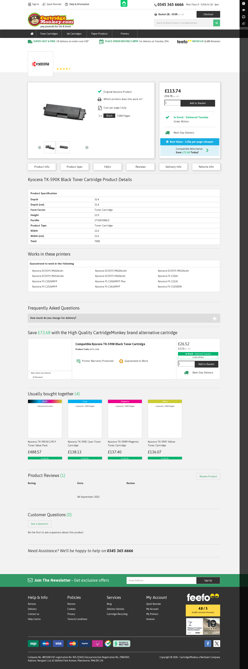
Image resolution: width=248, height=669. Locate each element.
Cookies (71, 609)
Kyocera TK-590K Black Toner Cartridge (98, 48)
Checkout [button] (208, 14)
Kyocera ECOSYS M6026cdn (47, 270)
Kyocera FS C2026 (168, 275)
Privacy (71, 614)
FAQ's (107, 166)
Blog (109, 604)
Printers (125, 33)
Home (31, 48)
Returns (32, 604)
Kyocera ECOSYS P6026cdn (110, 275)
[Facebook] (207, 643)
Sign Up (208, 580)
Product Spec (75, 166)
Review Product (208, 476)
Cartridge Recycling (117, 614)
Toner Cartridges (49, 33)
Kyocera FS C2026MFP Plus (110, 281)
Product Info (41, 166)
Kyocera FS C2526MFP (44, 286)
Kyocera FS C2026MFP (44, 281)
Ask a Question (102, 62)
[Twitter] (216, 643)
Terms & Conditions (77, 619)
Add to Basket (198, 103)
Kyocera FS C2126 (168, 281)
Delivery (32, 609)
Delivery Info (173, 166)
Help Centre (34, 619)
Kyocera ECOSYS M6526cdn (173, 270)
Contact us (33, 614)
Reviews (140, 166)
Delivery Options (115, 609)
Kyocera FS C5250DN (170, 286)
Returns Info (206, 166)
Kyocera (67, 48)
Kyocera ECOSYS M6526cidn (48, 275)
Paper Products (99, 33)
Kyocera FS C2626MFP (107, 286)
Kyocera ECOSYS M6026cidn (111, 270)
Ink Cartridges (74, 33)
